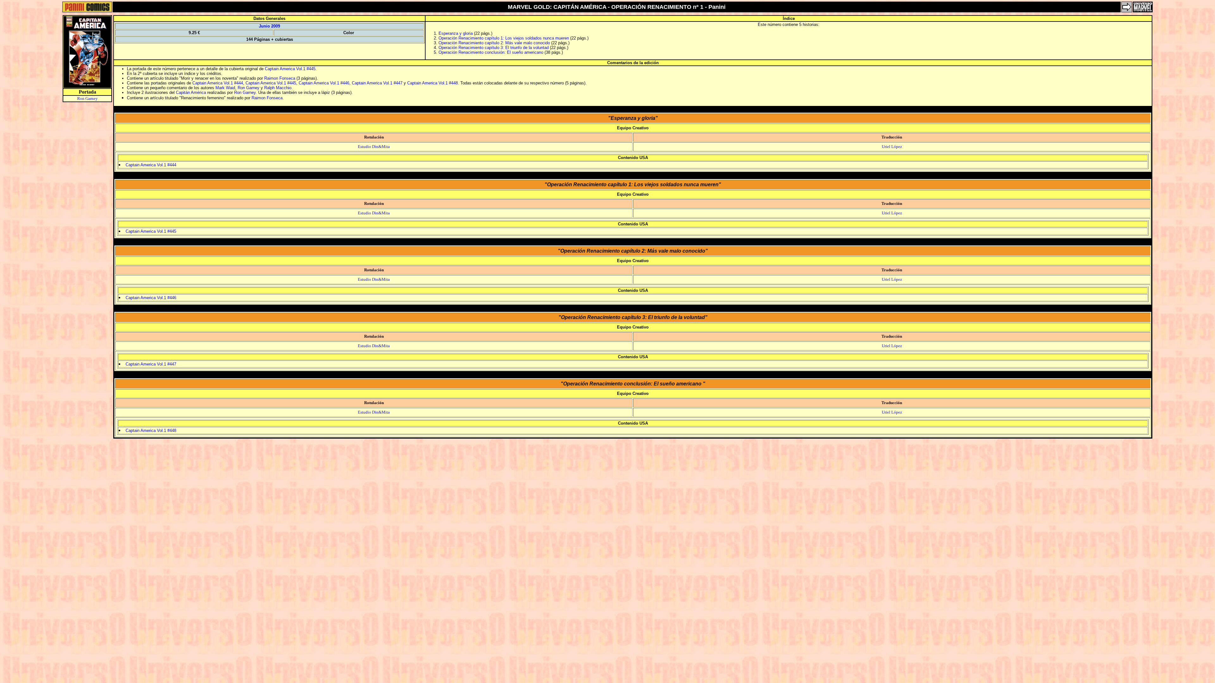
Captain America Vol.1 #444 (217, 83)
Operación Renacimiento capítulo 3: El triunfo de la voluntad (494, 47)
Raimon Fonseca (279, 78)
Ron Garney (87, 98)
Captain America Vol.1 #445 (290, 68)
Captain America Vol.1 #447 (377, 83)
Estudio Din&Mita (374, 146)
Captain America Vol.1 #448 (432, 83)
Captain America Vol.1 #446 (324, 83)
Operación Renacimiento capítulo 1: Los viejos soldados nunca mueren (504, 38)
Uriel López (892, 146)
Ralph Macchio (277, 87)
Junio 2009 (269, 26)
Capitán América (191, 92)
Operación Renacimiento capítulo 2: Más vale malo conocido (494, 42)
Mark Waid (225, 87)
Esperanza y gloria (456, 33)
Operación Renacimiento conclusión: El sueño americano (492, 52)
